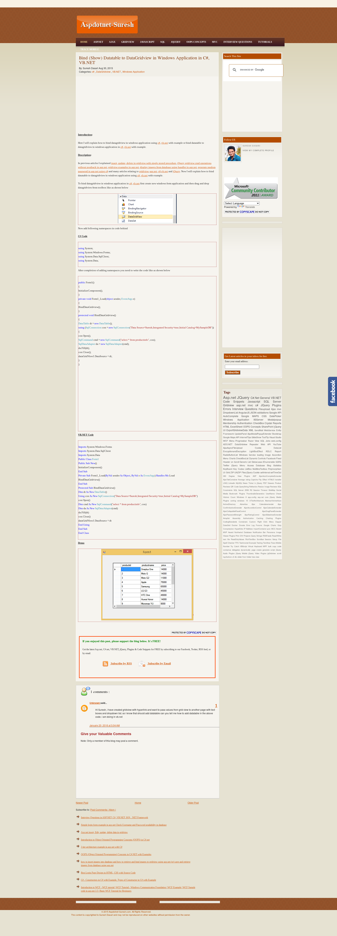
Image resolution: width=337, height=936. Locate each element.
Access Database (257, 465)
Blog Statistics (274, 465)
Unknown (95, 703)
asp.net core (264, 497)
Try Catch (235, 546)
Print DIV (240, 535)
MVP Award (228, 532)
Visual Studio (275, 437)
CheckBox (259, 423)
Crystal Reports (273, 423)
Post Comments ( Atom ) (103, 809)
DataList (277, 447)
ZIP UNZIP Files (239, 472)
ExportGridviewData (237, 430)
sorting (234, 500)
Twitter (227, 465)
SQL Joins (265, 440)
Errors (227, 409)
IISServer (261, 419)
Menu (232, 440)
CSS (266, 416)
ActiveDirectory (231, 504)
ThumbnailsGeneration (256, 493)
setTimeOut (275, 472)
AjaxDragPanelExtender (271, 511)
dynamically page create (251, 549)
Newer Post (82, 802)
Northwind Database (243, 532)
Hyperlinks (239, 528)
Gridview (127, 42)
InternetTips (246, 437)
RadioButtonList (231, 454)
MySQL (239, 483)
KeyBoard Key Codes (234, 468)
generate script (269, 549)
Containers (244, 521)
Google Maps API (231, 437)
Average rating (244, 479)
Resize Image (264, 486)
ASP (256, 476)
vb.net (164, 142)
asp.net (153, 171)
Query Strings (257, 535)
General (265, 398)
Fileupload (265, 409)
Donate (242, 525)
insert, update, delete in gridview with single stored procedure (143, 163)
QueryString (244, 486)
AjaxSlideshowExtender (271, 514)
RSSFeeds (267, 535)
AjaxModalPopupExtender (259, 433)
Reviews (274, 486)
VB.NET (116, 71)
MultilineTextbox (260, 468)
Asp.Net (98, 42)
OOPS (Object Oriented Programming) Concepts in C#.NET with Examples (116, 854)
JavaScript (147, 42)
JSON (253, 412)
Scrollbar (261, 539)
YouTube (277, 444)
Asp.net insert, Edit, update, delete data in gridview (104, 832)
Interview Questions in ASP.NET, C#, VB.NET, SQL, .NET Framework (114, 817)
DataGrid (227, 525)
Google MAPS (251, 416)
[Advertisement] (212, 24)
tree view (255, 556)
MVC (215, 42)
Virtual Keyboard (255, 546)
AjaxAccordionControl (253, 507)
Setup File (276, 539)
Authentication (245, 423)
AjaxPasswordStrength (234, 514)
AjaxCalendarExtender (272, 507)
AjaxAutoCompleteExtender (270, 476)
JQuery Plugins (271, 405)
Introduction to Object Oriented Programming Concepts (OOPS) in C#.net (115, 839)
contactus (227, 549)
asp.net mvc (245, 405)
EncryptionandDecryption (236, 451)
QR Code (235, 486)
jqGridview (272, 553)
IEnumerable (269, 461)
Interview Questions (237, 42)
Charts (232, 458)
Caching (261, 518)
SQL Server (272, 401)
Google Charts (271, 525)
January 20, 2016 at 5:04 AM (105, 725)
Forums (259, 525)
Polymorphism (274, 468)
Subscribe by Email (159, 663)
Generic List (245, 461)
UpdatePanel (241, 433)
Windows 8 (242, 497)
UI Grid (227, 472)
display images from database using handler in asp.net (168, 167)
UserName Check (273, 493)
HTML (226, 426)
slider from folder (245, 556)
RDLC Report (273, 451)
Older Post (193, 802)
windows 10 (243, 500)
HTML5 (271, 479)
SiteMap (272, 490)
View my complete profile (258, 151)
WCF (226, 440)
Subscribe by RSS (121, 663)
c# (93, 71)
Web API (267, 444)
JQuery (176, 42)
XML (252, 430)
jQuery (176, 171)
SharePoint (268, 426)
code (279, 546)
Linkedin (232, 483)
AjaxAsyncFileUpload (239, 447)
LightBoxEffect (257, 451)
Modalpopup (274, 419)
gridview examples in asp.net (123, 167)
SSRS (278, 461)
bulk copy (273, 546)
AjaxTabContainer (230, 479)
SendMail (259, 430)
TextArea (267, 542)
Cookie (264, 447)
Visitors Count (230, 497)
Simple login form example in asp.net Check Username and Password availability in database (124, 825)
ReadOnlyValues (238, 539)
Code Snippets (235, 401)
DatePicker (275, 416)
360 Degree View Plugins (238, 476)
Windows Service (248, 454)
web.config (276, 440)
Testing (260, 542)
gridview (143, 171)
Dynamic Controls (257, 458)
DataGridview (103, 71)
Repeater (255, 444)
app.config (253, 497)
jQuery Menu (239, 465)
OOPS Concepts (196, 42)
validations (263, 412)
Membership (230, 423)
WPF (265, 546)
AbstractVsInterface (273, 500)
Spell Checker (229, 542)
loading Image (264, 454)
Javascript (256, 401)
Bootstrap (276, 433)
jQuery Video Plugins (257, 553)
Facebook (271, 458)
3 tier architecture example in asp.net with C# (101, 847)
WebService (270, 430)
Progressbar (241, 440)
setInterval (265, 472)
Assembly (237, 518)
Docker (235, 525)
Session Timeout (261, 490)
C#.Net (255, 398)
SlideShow (257, 437)
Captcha (255, 479)
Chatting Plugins (273, 518)
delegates (236, 549)
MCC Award (276, 528)
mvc (279, 409)
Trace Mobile (89, 49)
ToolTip (265, 437)
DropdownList (231, 412)
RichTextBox (251, 539)
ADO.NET (229, 444)
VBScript (244, 546)
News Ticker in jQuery (253, 483)
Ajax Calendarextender (265, 504)
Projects (247, 535)
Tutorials (265, 42)
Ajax (112, 42)
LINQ (225, 483)
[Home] (212, 2)
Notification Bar (260, 532)
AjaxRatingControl (253, 514)
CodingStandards (231, 521)
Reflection (253, 486)
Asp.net (230, 397)
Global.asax (257, 461)
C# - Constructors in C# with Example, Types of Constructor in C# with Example (118, 880)
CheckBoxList (242, 458)
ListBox (249, 468)
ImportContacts (260, 528)
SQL (162, 42)
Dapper (278, 521)
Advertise (246, 504)
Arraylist (227, 518)
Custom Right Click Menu (262, 521)
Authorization (249, 518)
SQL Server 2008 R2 (243, 490)
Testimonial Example (248, 542)
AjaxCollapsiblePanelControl (242, 511)
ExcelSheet (236, 426)
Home (84, 42)
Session (268, 539)
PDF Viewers (269, 483)
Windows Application (133, 71)
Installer (278, 479)
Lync (269, 528)
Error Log (251, 525)
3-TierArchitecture (257, 500)
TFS (237, 542)
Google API (275, 412)
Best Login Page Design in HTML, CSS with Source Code (108, 872)
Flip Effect (263, 479)
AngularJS (244, 412)
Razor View (254, 440)
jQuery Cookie (253, 472)
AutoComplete (232, 416)
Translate (250, 207)
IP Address (249, 528)
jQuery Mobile (242, 553)
